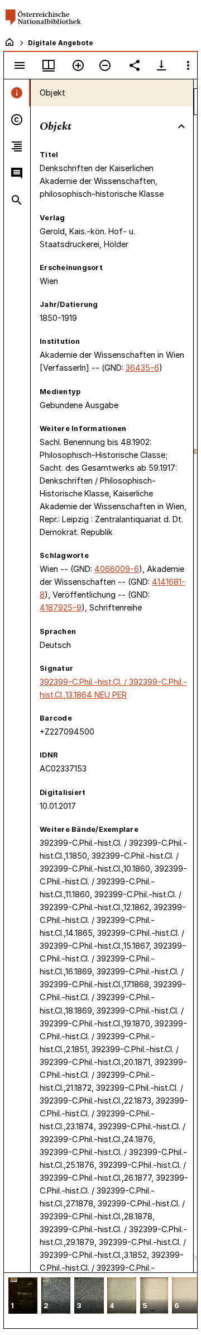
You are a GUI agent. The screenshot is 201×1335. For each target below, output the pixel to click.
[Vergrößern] (78, 65)
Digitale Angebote (60, 43)
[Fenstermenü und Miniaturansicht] (48, 65)
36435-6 (142, 367)
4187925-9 (61, 607)
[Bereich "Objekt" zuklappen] (181, 126)
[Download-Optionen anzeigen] (161, 65)
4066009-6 (116, 569)
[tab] (17, 92)
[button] (22, 1296)
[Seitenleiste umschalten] (19, 65)
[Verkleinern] (105, 65)
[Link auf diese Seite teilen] (134, 65)
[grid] (100, 1300)
